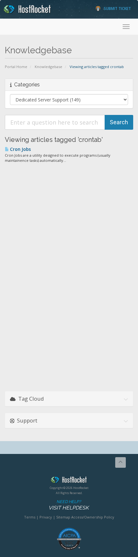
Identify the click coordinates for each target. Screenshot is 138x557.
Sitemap (63, 517)
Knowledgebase (48, 66)
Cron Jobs (20, 149)
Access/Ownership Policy (92, 517)
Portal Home (16, 66)
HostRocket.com (69, 481)
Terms (29, 517)
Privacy (45, 517)
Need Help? (68, 505)
